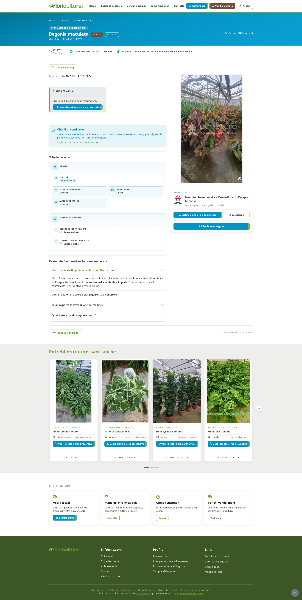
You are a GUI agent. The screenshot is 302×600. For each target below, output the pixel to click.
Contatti (112, 517)
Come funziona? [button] (160, 5)
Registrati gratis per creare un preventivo (79, 107)
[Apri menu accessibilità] (295, 593)
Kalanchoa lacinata (116, 431)
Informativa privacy (216, 561)
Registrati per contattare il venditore (76, 142)
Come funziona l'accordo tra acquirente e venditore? (85, 294)
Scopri (162, 517)
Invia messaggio (213, 226)
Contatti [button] (179, 5)
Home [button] (92, 5)
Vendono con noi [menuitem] (110, 576)
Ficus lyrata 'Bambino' (170, 431)
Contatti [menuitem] (106, 571)
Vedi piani (215, 517)
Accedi (246, 5)
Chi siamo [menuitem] (107, 556)
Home (52, 20)
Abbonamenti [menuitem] (109, 566)
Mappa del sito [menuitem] (213, 571)
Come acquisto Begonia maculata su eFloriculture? (84, 270)
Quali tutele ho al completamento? (74, 315)
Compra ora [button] (198, 5)
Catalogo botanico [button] (111, 5)
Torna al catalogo (65, 67)
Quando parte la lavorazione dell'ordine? (77, 305)
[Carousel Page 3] (156, 467)
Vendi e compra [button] (224, 5)
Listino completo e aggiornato (199, 214)
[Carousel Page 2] (152, 467)
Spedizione (238, 214)
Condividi (247, 33)
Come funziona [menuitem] (110, 561)
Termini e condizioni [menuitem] (217, 556)
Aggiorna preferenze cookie (189, 593)
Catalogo (65, 20)
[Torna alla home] (66, 6)
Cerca (232, 33)
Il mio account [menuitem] (161, 556)
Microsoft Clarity (109, 590)
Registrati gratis (65, 517)
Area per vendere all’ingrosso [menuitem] (170, 561)
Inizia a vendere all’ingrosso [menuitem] (169, 566)
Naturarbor (144, 593)
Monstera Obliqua (219, 431)
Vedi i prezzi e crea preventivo (75, 443)
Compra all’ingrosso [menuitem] (164, 571)
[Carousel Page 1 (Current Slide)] (146, 467)
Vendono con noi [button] (136, 5)
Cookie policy (212, 566)
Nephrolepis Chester (66, 431)
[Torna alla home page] (65, 549)
